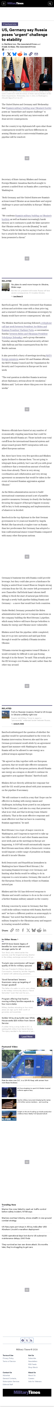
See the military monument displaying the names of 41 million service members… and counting (34, 1101)
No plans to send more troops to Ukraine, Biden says (30, 285)
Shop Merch (33, 1367)
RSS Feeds (32, 1364)
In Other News (9, 939)
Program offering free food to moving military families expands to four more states (18, 1001)
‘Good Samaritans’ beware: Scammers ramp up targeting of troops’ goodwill (16, 982)
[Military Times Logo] (15, 3)
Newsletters (32, 1361)
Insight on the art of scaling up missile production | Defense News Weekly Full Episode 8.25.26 (34, 1112)
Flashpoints (10, 24)
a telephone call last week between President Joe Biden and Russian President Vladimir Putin (27, 326)
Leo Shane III (18, 296)
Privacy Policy (8, 1358)
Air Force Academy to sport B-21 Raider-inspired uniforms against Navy (33, 1089)
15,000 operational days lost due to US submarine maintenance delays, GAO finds (24, 1237)
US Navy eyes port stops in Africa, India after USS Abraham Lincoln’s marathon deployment (24, 1228)
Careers (31, 1378)
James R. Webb (18, 723)
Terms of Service (9, 1361)
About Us (32, 1375)
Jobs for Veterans (35, 1381)
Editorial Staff (8, 1384)
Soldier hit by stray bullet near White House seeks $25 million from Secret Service (18, 1020)
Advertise (6, 1375)
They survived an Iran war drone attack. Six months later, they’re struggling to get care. (25, 1245)
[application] (27, 1064)
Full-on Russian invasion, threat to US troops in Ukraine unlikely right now (31, 713)
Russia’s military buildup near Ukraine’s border (28, 108)
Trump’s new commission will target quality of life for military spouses (18, 964)
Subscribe (32, 1358)
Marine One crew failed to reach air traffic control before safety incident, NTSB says (24, 1210)
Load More (27, 1036)
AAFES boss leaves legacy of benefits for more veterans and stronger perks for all (16, 946)
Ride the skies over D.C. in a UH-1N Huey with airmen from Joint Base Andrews (25, 1081)
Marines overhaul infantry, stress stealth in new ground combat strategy (26, 1219)
